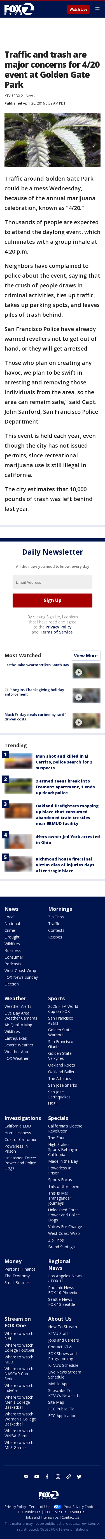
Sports (56, 998)
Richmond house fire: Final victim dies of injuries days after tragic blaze (65, 864)
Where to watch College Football (19, 1347)
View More (86, 656)
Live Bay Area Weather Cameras (20, 1015)
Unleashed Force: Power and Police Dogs (20, 1163)
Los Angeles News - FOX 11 (65, 1278)
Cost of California (20, 1139)
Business (12, 950)
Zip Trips (56, 916)
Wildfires (12, 943)
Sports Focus (60, 1179)
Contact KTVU (61, 1346)
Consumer (13, 957)
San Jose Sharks (62, 1085)
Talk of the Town (63, 1186)
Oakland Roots (61, 1065)
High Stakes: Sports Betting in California (63, 1149)
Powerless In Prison (16, 1148)
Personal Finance (20, 1269)
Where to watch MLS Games (18, 1445)
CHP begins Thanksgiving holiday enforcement (34, 692)
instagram (57, 1476)
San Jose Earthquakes (59, 1094)
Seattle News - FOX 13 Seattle (61, 1302)
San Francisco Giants (60, 1044)
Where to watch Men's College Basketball (18, 1402)
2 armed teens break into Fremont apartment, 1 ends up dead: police (65, 786)
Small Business (18, 1282)
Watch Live (78, 9)
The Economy (17, 1275)
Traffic (54, 923)
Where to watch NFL (18, 1336)
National (12, 923)
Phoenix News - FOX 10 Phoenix (62, 1290)
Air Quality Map (18, 1024)
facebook (47, 1476)
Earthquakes (15, 1038)
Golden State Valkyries (60, 1056)
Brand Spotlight (62, 1246)
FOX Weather (16, 1058)
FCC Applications (63, 1415)
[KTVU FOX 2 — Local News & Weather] (20, 9)
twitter (79, 1476)
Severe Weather (18, 1045)
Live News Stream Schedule (64, 1374)
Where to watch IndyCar (18, 1388)
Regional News (59, 1264)
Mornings (60, 909)
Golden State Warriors (60, 1032)
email (26, 1476)
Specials (58, 1118)
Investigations (22, 1118)
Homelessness (17, 1132)
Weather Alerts (17, 1006)
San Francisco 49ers (60, 1020)
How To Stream (62, 1326)
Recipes (55, 937)
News (30, 95)
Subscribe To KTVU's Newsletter (65, 1393)
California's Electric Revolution (65, 1128)
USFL (53, 1103)
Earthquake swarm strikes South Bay (36, 664)
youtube (36, 1476)
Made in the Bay (63, 1161)
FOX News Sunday (21, 977)
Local (9, 916)
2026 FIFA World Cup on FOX (63, 1009)
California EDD (17, 1126)
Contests (56, 930)
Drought (12, 937)
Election (11, 984)
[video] (87, 671)
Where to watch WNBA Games (18, 1433)
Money (13, 1261)
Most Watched (22, 655)
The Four (56, 1137)
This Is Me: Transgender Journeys (59, 1198)
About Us (59, 1318)
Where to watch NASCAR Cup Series (18, 1373)
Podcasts (12, 963)
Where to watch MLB (18, 1359)
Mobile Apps (59, 1383)
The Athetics (59, 1078)
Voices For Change (65, 1226)
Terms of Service (56, 632)
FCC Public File (61, 1409)
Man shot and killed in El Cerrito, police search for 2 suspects (64, 761)
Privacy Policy (59, 627)
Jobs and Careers (63, 1340)
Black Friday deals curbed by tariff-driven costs (35, 717)
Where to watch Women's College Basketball (20, 1419)
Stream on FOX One (17, 1322)
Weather (15, 998)
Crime (9, 930)
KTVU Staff (58, 1333)
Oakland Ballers (62, 1071)
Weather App (16, 1051)
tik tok (68, 1476)
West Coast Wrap (20, 970)
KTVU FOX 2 (13, 95)
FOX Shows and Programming (62, 1356)
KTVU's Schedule (63, 1365)
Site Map (56, 1402)
